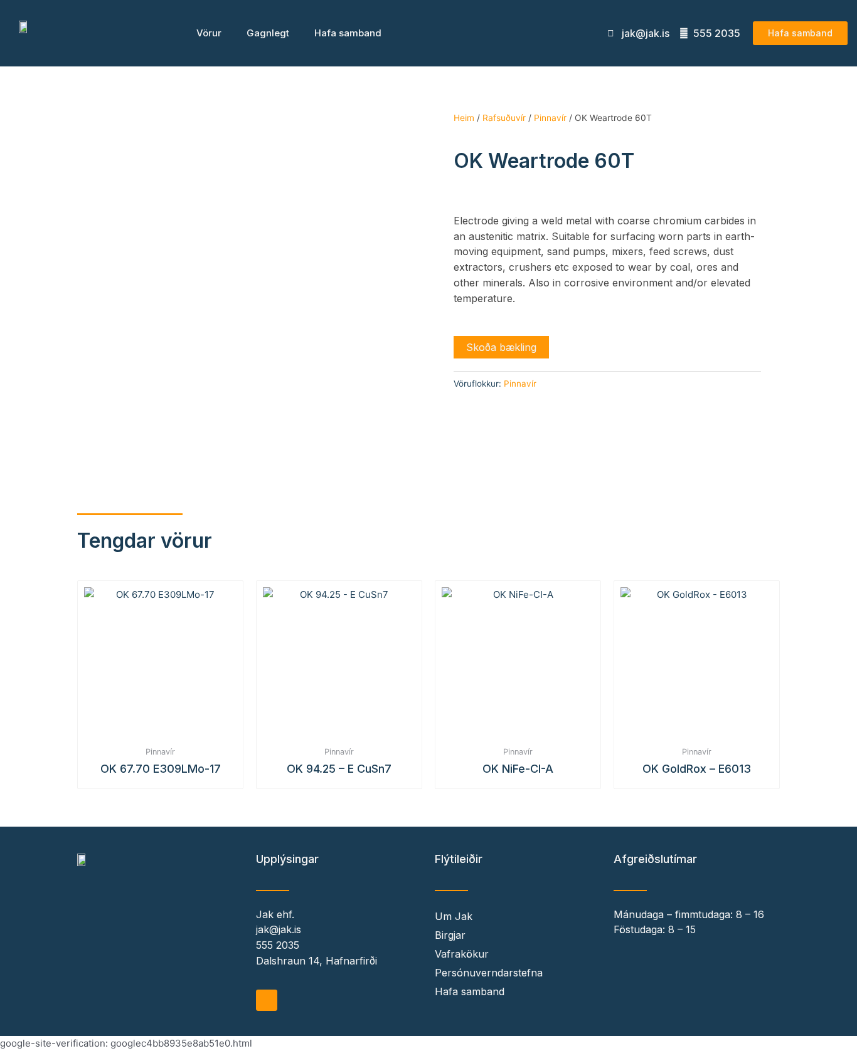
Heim (464, 118)
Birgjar (450, 935)
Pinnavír (550, 118)
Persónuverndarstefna (489, 972)
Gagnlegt (268, 33)
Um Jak (453, 916)
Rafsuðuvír (504, 118)
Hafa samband (347, 33)
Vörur (208, 33)
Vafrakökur (462, 954)
